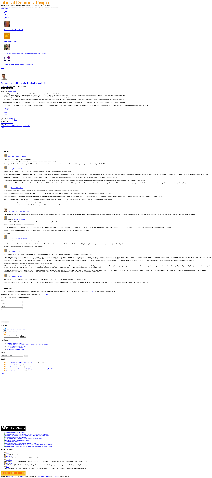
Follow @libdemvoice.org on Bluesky (16, 329)
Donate (6, 14)
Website (3, 306)
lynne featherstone (12, 211)
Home (5, 11)
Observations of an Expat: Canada (15, 349)
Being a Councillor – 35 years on (14, 347)
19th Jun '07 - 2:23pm (23, 211)
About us (6, 17)
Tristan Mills (11, 156)
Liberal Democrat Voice (42, 476)
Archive (6, 13)
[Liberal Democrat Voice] (25, 4)
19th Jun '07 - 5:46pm (21, 238)
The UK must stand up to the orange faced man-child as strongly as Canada (32, 446)
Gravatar (45, 294)
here (92, 291)
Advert (2, 68)
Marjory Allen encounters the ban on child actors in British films (31, 434)
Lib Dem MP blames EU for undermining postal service (15, 126)
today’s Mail (12, 91)
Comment (3, 310)
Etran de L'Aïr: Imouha (20, 437)
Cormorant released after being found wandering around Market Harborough (34, 444)
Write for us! (7, 16)
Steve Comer (9, 460)
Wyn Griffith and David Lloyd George (38, 435)
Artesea (21, 476)
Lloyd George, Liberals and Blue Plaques (25, 443)
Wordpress (10, 476)
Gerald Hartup (11, 238)
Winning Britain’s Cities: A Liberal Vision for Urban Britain (21, 362)
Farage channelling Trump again (20, 440)
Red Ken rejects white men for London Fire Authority (24, 83)
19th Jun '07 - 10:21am (19, 169)
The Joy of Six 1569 (19, 432)
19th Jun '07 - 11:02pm (17, 251)
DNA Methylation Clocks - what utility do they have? (27, 438)
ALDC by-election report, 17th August (16, 346)
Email (2, 303)
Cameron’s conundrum (7, 123)
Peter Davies (9, 456)
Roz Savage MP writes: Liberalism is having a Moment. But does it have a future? (27, 344)
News (15, 120)
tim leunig (10, 169)
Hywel (7, 453)
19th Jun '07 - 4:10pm (19, 219)
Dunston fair (17, 441)
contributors (56, 476)
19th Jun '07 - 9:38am (20, 156)
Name (2, 300)
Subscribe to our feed (11, 333)
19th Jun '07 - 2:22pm (17, 188)
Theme (6, 18)
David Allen (9, 463)
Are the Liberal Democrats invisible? (15, 343)
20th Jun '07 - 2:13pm (16, 276)
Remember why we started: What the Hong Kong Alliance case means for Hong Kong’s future (30, 368)
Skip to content (5, 8)
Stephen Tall (6, 86)
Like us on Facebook (11, 331)
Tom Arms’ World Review (13, 364)
